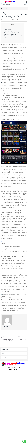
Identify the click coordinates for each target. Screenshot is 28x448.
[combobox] (12, 4)
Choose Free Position (8, 38)
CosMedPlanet (20, 19)
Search (25, 4)
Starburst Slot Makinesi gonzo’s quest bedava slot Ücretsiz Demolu (21, 338)
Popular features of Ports (9, 31)
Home (2, 8)
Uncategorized (9, 8)
